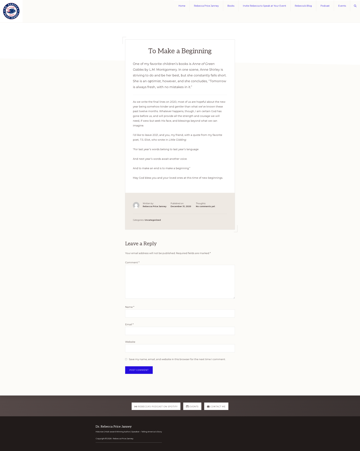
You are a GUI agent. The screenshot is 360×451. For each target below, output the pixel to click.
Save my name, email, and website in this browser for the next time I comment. (177, 359)
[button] (355, 5)
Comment (132, 262)
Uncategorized (153, 220)
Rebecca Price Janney (123, 438)
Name (129, 307)
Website (130, 341)
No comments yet (205, 206)
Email (129, 324)
